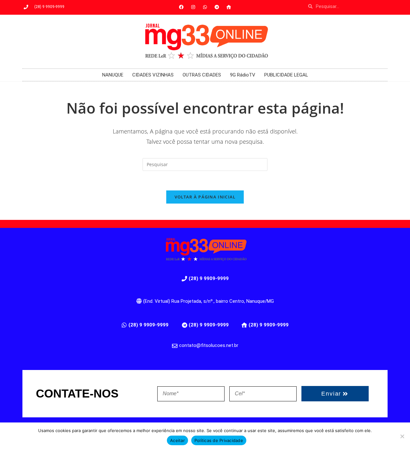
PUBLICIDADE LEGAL (286, 75)
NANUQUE (112, 75)
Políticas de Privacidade (218, 440)
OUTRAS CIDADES (202, 75)
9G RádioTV (242, 75)
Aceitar (177, 440)
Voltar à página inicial (205, 197)
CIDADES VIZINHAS (153, 75)
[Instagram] (193, 7)
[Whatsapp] (205, 7)
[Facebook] (181, 7)
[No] (402, 436)
